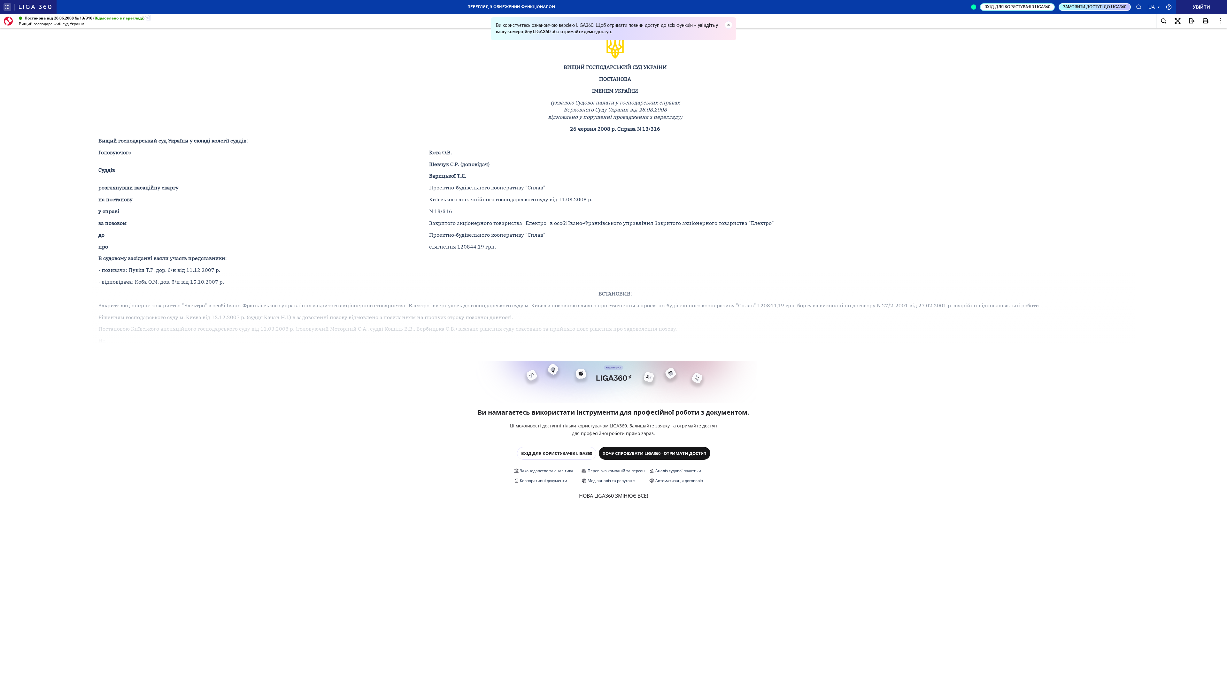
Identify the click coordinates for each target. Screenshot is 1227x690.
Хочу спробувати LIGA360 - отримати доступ (654, 453)
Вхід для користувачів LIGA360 (556, 453)
